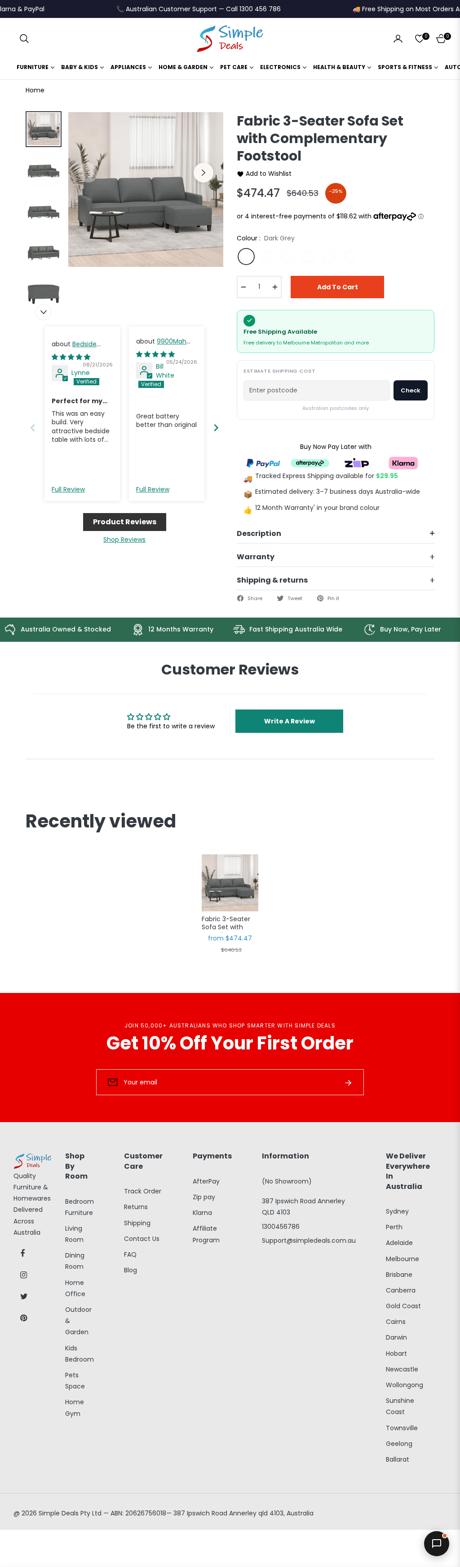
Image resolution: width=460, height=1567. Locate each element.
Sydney (397, 1211)
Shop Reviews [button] (124, 539)
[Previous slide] (33, 428)
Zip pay (204, 1197)
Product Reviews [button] (124, 522)
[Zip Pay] (356, 462)
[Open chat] (436, 1543)
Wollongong (404, 1384)
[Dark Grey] (246, 256)
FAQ (130, 1254)
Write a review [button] (289, 721)
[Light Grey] (349, 256)
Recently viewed (101, 821)
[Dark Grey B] (329, 256)
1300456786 (281, 1226)
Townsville (402, 1427)
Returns (136, 1206)
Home (35, 90)
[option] (145, 189)
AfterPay (206, 1181)
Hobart (396, 1353)
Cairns (396, 1321)
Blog (130, 1270)
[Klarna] (403, 462)
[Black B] (287, 256)
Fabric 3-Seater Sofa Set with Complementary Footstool (228, 924)
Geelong (399, 1443)
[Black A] (267, 256)
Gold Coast (403, 1305)
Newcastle (402, 1369)
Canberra (401, 1290)
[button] (24, 38)
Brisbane (399, 1274)
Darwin (396, 1337)
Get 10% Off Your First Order (230, 1043)
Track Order (142, 1191)
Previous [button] (88, 173)
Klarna (202, 1212)
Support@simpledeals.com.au (309, 1240)
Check (410, 390)
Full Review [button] (68, 489)
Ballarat (397, 1459)
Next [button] (203, 173)
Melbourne (402, 1258)
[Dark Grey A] (308, 256)
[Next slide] (216, 428)
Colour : (266, 238)
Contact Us (141, 1238)
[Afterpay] (310, 462)
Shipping (137, 1223)
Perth (394, 1227)
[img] (71, 357)
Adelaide (399, 1242)
